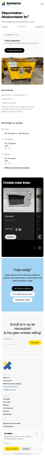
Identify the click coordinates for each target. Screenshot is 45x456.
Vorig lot (5, 27)
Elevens (28, 453)
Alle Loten (6, 402)
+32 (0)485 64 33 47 (10, 387)
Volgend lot (39, 27)
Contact (6, 411)
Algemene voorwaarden (12, 423)
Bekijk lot (10, 237)
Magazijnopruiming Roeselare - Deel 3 (21, 22)
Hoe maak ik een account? (22, 294)
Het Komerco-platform (22, 288)
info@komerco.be (9, 390)
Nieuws (6, 405)
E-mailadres (8, 339)
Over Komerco (8, 408)
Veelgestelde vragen (22, 300)
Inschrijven (35, 343)
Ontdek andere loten (14, 50)
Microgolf (9, 216)
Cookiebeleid (8, 426)
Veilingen (6, 399)
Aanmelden (7, 414)
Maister (23, 453)
